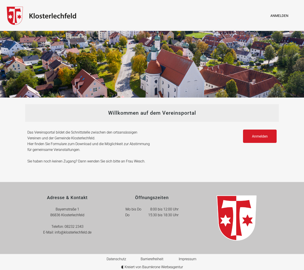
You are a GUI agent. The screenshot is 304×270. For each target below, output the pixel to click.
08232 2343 (74, 226)
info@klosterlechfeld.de (73, 232)
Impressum (187, 259)
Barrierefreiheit (152, 259)
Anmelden (279, 16)
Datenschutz (116, 259)
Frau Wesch (135, 161)
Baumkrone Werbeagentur (162, 267)
